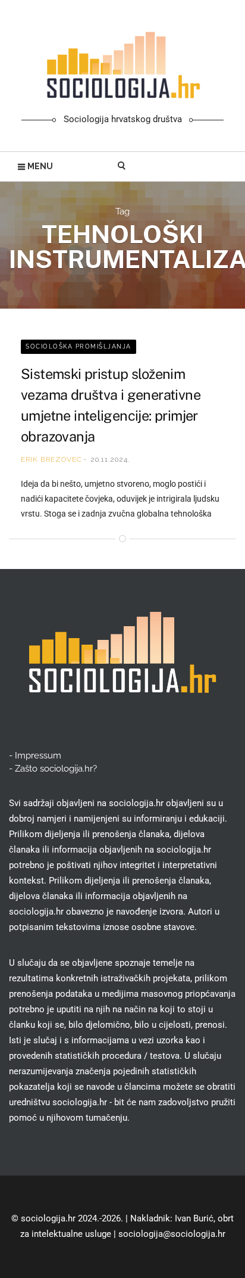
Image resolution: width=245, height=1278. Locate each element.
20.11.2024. (110, 459)
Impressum (38, 755)
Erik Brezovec (51, 459)
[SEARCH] (122, 166)
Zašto (56, 768)
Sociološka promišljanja (78, 346)
